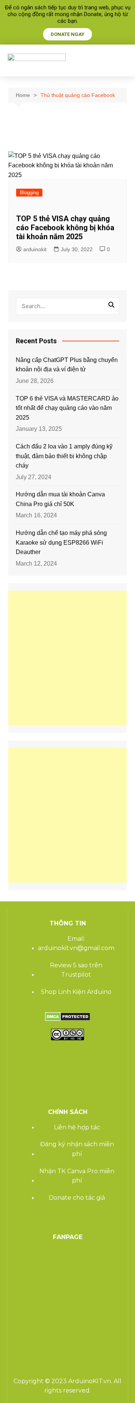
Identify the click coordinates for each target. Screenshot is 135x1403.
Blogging (29, 192)
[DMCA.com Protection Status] (67, 1016)
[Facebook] (28, 1057)
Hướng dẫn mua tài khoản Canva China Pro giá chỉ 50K (60, 499)
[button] (120, 60)
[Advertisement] (67, 658)
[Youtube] (69, 1057)
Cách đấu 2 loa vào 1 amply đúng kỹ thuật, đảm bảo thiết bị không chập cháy (64, 456)
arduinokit (34, 249)
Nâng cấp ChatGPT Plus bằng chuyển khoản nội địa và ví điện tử (67, 365)
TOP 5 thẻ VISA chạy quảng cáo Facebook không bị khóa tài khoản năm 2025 (65, 227)
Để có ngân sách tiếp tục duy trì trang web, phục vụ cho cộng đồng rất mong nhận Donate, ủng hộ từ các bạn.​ (67, 14)
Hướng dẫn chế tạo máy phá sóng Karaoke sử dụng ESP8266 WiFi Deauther (61, 542)
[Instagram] (28, 1078)
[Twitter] (48, 1057)
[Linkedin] (89, 1057)
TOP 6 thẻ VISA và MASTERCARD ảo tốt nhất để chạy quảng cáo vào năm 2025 (67, 408)
